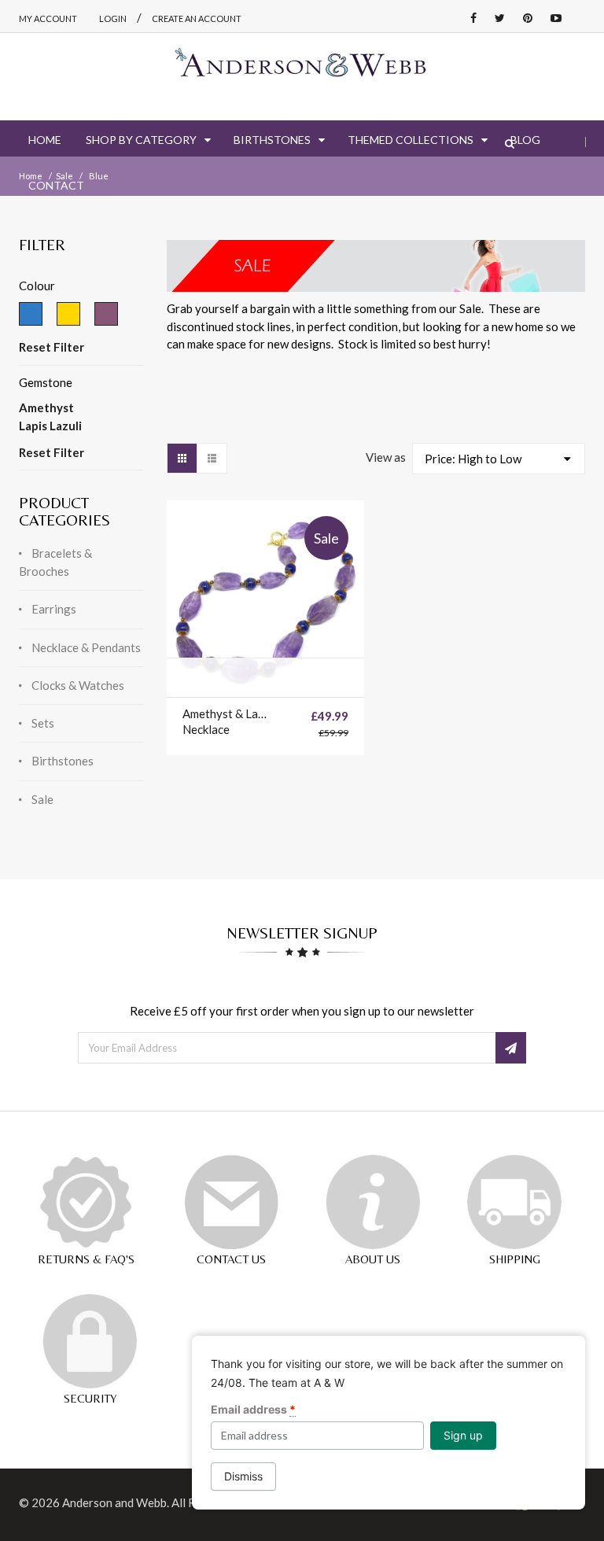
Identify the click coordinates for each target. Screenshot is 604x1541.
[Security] (89, 1341)
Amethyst (46, 407)
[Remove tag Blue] (30, 314)
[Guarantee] (86, 1202)
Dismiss (243, 1476)
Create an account (196, 18)
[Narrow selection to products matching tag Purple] (106, 314)
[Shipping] (514, 1202)
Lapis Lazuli (50, 425)
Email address (253, 1409)
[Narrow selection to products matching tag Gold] (68, 314)
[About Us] (373, 1202)
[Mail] (231, 1202)
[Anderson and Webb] (302, 68)
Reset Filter (51, 347)
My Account (48, 18)
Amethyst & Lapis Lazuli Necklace (226, 721)
